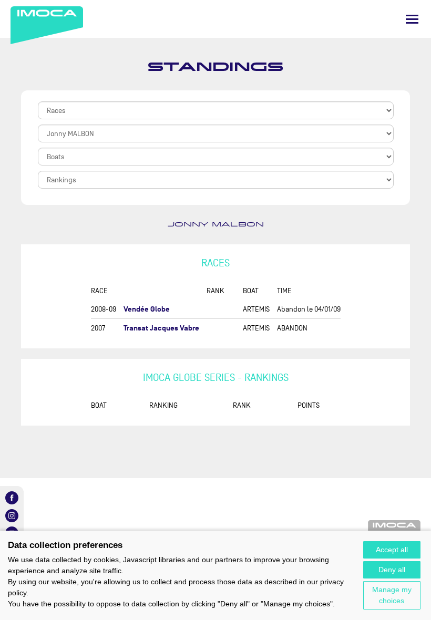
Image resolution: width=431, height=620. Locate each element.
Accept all (392, 549)
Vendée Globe (147, 309)
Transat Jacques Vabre (161, 328)
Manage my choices (392, 595)
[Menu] (412, 19)
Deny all (391, 569)
